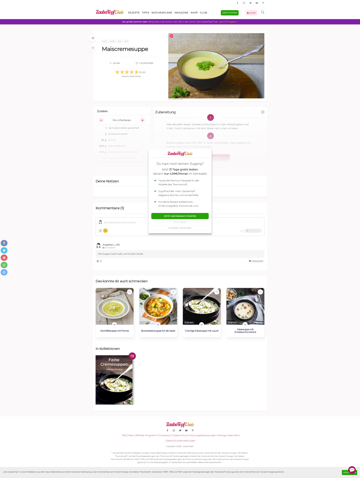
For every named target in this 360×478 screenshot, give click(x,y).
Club (203, 12)
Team (131, 435)
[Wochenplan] (92, 48)
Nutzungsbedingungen (202, 435)
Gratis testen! (229, 13)
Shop (194, 12)
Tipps (145, 12)
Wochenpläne (161, 12)
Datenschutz (181, 435)
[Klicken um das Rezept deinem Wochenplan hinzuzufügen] (129, 292)
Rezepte (134, 12)
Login (252, 13)
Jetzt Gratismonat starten (180, 216)
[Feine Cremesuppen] (115, 380)
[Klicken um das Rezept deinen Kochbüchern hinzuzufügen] (114, 324)
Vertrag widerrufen (228, 435)
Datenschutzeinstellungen (180, 440)
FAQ (124, 435)
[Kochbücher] (92, 38)
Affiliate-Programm (146, 435)
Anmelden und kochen (180, 228)
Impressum (165, 435)
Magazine (181, 12)
